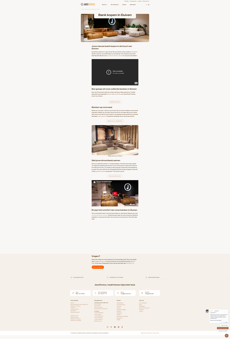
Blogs (140, 304)
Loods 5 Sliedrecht (98, 317)
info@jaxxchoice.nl (99, 261)
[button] (147, 5)
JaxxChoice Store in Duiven (115, 55)
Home (82, 9)
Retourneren (119, 318)
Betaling (118, 314)
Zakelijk (118, 319)
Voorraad (119, 306)
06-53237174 (130, 263)
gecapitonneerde (101, 171)
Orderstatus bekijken (121, 309)
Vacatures (141, 309)
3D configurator (115, 4)
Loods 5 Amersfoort (98, 312)
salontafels (117, 94)
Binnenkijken (142, 306)
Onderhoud (119, 313)
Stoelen (124, 4)
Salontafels (133, 4)
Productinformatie (121, 304)
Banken (104, 4)
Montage (119, 311)
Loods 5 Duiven (97, 314)
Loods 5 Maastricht (98, 316)
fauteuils (109, 94)
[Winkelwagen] (148, 4)
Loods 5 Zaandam (98, 319)
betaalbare (134, 52)
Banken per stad (88, 9)
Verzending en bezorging (122, 316)
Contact (141, 311)
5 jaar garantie (102, 116)
